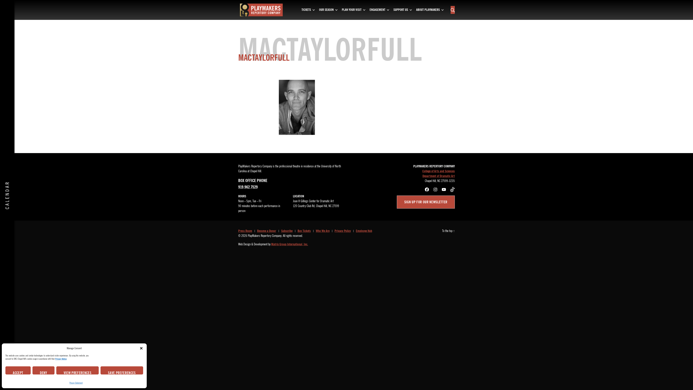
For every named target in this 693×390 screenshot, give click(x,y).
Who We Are (323, 231)
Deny (43, 372)
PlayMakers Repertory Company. (265, 236)
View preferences (77, 372)
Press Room (245, 231)
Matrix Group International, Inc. (289, 244)
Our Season (326, 10)
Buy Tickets (304, 231)
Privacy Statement (76, 383)
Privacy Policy (343, 231)
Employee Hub (364, 231)
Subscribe (287, 231)
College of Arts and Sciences (438, 171)
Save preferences (122, 372)
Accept (18, 372)
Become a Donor (266, 231)
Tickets (306, 10)
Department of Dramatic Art (438, 176)
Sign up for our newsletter (425, 202)
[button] (141, 348)
